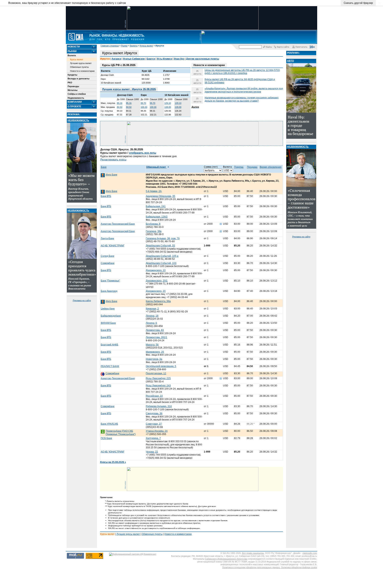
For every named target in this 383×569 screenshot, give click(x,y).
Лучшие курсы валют (81, 63)
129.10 (167, 103)
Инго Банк (111, 174)
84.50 (119, 107)
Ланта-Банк (107, 238)
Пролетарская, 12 (156, 373)
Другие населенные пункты (202, 58)
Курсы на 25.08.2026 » (113, 462)
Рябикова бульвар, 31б (159, 406)
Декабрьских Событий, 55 (160, 245)
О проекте (74, 106)
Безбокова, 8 (153, 223)
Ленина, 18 (152, 315)
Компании (75, 101)
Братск (151, 58)
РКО (70, 82)
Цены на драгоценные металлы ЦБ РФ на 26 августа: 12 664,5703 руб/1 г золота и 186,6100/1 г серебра (242, 72)
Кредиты (72, 75)
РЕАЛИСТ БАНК (110, 366)
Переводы (73, 86)
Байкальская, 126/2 (157, 216)
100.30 (144, 107)
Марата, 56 (152, 344)
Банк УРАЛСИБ (109, 423)
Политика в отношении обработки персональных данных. (251, 567)
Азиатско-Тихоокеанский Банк (118, 223)
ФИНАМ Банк (108, 323)
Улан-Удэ (179, 58)
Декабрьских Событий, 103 (161, 263)
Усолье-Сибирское (134, 58)
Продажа (252, 167)
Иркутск (105, 58)
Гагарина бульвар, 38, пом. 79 (163, 238)
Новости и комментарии (82, 71)
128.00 (167, 107)
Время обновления (270, 167)
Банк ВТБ (106, 196)
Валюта (133, 45)
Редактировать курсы (113, 159)
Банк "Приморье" (110, 280)
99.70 (143, 103)
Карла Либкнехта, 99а (158, 301)
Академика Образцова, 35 (160, 196)
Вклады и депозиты (78, 78)
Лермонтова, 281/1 (156, 337)
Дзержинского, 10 (156, 270)
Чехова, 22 (152, 451)
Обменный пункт (156, 167)
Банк (103, 167)
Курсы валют (146, 45)
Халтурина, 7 (153, 438)
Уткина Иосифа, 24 (157, 431)
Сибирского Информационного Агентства (226, 559)
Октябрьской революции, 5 (161, 366)
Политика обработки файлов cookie (299, 567)
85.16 (119, 103)
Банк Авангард (109, 291)
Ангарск (116, 58)
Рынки (124, 45)
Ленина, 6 (151, 323)
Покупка (238, 167)
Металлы (72, 90)
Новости (74, 46)
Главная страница (110, 45)
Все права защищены (253, 553)
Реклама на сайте (82, 300)
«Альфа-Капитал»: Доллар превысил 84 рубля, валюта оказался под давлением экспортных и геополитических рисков (244, 90)
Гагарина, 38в (153, 231)
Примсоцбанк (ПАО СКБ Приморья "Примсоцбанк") (121, 433)
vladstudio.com (309, 553)
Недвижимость (76, 98)
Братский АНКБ (109, 344)
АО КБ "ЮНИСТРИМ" (112, 245)
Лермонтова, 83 (155, 330)
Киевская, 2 (152, 308)
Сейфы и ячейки (77, 94)
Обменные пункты (79, 67)
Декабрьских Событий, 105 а (162, 256)
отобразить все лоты (142, 152)
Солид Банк (107, 256)
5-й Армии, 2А (154, 191)
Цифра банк (108, 308)
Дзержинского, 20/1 (157, 280)
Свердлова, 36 (154, 413)
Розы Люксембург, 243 (158, 385)
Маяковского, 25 (155, 351)
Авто (290, 60)
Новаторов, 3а (154, 359)
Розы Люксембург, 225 (158, 378)
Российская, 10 (154, 396)
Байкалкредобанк (111, 315)
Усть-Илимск (164, 58)
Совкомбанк (107, 263)
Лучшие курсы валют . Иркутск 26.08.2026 (129, 89)
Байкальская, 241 (156, 206)
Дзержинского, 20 (156, 291)
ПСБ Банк (106, 438)
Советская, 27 (154, 423)
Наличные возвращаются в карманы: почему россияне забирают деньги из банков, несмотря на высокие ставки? (242, 99)
